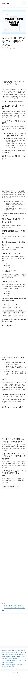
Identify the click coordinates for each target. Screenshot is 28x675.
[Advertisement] (14, 65)
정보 (5, 604)
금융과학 (5, 3)
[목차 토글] (16, 487)
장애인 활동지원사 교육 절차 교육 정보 (14, 606)
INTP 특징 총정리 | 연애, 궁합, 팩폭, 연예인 (13, 650)
